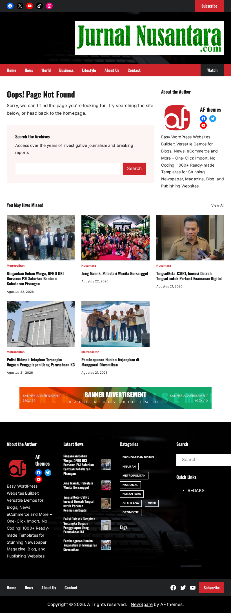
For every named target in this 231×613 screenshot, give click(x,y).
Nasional (130, 484)
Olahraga (131, 503)
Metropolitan (16, 265)
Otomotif (131, 512)
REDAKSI (197, 490)
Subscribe (212, 587)
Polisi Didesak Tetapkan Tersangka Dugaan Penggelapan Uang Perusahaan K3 (41, 362)
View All (217, 205)
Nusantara (88, 265)
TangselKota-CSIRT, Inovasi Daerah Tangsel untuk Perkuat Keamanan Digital (189, 276)
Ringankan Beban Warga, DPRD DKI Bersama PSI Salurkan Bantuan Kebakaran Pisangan (35, 278)
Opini (152, 503)
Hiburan (129, 466)
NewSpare (142, 604)
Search (134, 168)
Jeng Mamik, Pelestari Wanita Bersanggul (114, 273)
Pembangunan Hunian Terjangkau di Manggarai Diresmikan (110, 362)
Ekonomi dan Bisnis (138, 457)
